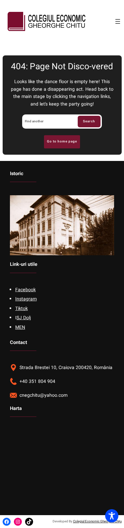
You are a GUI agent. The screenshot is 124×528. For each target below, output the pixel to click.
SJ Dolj (24, 317)
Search (89, 121)
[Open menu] (118, 21)
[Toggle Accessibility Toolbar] (111, 516)
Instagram (26, 298)
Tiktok (21, 308)
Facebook (25, 289)
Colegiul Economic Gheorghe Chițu (97, 521)
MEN (20, 327)
